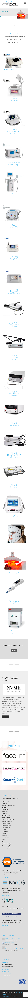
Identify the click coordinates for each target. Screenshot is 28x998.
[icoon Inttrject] (14, 149)
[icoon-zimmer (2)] (14, 56)
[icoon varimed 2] (14, 439)
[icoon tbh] (14, 617)
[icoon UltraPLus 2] (14, 501)
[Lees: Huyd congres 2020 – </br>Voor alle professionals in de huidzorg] (3, 947)
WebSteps (18, 992)
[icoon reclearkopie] (14, 85)
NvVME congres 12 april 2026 (12, 938)
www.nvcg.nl (5, 895)
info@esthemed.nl (7, 973)
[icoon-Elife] (14, 180)
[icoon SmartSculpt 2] (14, 377)
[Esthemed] (11, 3)
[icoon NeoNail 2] (14, 409)
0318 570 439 (5, 971)
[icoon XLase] (14, 211)
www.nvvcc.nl (5, 911)
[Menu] (25, 3)
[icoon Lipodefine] (14, 275)
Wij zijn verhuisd (9, 942)
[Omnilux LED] (14, 559)
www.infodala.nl (6, 926)
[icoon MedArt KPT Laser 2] (14, 471)
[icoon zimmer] (14, 116)
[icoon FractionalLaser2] (14, 308)
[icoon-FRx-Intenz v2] (14, 341)
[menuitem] (25, 3)
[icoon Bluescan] (14, 242)
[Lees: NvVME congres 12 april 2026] (3, 939)
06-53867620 (5, 969)
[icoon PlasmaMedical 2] (14, 587)
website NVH (5, 878)
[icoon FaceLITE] (14, 531)
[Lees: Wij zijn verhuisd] (3, 943)
